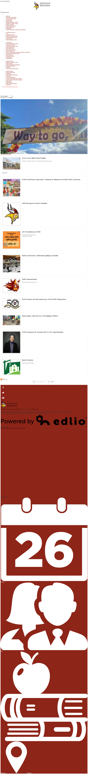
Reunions (8, 67)
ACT (7, 33)
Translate (11, 97)
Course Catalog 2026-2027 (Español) (14, 79)
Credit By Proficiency (11, 77)
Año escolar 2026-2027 (11, 18)
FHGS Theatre (9, 63)
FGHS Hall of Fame (10, 66)
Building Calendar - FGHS (12, 22)
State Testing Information (11, 83)
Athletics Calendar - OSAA (12, 23)
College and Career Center (12, 36)
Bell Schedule (9, 21)
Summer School (9, 71)
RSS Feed (5, 379)
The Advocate (9, 38)
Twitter (1, 91)
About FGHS (9, 19)
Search (1, 95)
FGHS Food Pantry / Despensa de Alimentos (16, 29)
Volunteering (9, 28)
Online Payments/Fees (11, 26)
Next (52, 381)
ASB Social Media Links (11, 37)
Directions (29, 773)
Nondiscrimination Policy (27, 413)
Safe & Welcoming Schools (12, 43)
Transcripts (8, 84)
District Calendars (10, 24)
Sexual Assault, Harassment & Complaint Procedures (12, 411)
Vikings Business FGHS (11, 39)
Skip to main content (5, 1)
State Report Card (10, 27)
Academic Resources (10, 32)
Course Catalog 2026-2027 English (13, 78)
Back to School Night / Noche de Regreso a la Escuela (18, 52)
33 (48, 381)
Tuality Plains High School (12, 74)
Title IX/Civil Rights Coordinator (8, 413)
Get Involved (9, 42)
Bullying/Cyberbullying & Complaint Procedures (34, 411)
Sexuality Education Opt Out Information (63, 411)
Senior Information (10, 47)
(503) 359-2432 (25, 409)
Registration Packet (10, 55)
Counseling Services (10, 34)
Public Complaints (49, 411)
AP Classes (8, 76)
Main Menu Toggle (5, 12)
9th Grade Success (10, 48)
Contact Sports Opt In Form (12, 68)
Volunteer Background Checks (12, 53)
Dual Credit (8, 81)
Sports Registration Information (13, 64)
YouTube (1, 93)
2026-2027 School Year (11, 17)
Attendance (8, 73)
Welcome (8, 16)
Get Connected (9, 54)
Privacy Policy (18, 413)
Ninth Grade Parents (10, 72)
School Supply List (10, 51)
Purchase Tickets (9, 61)
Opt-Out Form (9, 57)
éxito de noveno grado (11, 49)
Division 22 (46, 413)
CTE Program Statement (38, 413)
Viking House (9, 82)
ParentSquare (9, 58)
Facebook (1, 89)
